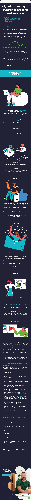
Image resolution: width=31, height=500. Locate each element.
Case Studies (12, 490)
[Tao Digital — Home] (2, 1)
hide (8, 17)
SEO (2, 490)
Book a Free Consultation (6, 474)
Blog (10, 493)
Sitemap (11, 497)
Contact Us (15, 74)
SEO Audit (12, 494)
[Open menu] (29, 2)
